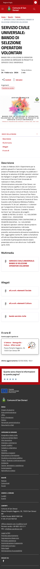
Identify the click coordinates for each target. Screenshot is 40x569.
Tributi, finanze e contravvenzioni (13, 460)
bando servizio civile (17, 316)
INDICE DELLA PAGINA (9, 134)
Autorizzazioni (6, 468)
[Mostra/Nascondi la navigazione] (2, 9)
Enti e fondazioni (7, 417)
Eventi (3, 498)
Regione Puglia (7, 2)
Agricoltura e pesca (8, 470)
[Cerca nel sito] (34, 9)
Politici (3, 420)
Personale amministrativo (10, 422)
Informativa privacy (8, 545)
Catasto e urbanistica (9, 448)
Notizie (3, 480)
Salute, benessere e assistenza (12, 465)
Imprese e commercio (9, 443)
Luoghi (3, 496)
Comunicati (5, 483)
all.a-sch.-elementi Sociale (20, 290)
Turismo (4, 450)
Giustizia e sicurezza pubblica (11, 458)
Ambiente (4, 463)
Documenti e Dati (7, 425)
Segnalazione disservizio (10, 538)
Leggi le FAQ (5, 533)
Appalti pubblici (6, 445)
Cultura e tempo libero (9, 437)
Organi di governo (7, 410)
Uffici (3, 415)
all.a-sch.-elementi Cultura (20, 303)
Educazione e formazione (10, 455)
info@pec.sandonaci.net (13, 529)
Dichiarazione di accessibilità (11, 550)
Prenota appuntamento (9, 535)
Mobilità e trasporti (8, 453)
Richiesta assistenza (8, 540)
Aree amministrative (8, 412)
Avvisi (3, 486)
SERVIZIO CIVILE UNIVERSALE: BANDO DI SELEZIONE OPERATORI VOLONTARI (21, 263)
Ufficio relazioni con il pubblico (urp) (14, 524)
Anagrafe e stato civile (9, 435)
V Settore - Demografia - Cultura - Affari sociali (13, 343)
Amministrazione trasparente (12, 543)
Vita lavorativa (6, 440)
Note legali (5, 548)
